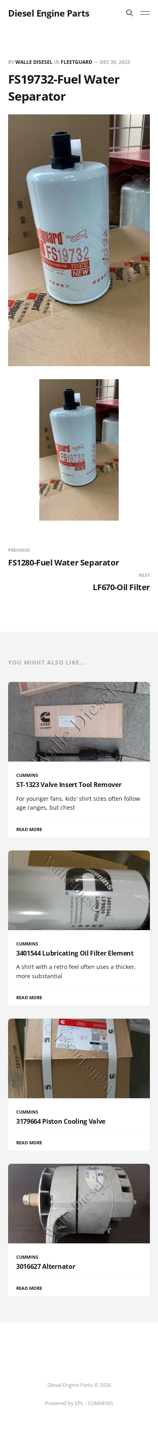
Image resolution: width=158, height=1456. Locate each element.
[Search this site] (130, 13)
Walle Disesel (34, 62)
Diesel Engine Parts (49, 12)
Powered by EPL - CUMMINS (79, 1403)
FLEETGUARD (76, 62)
